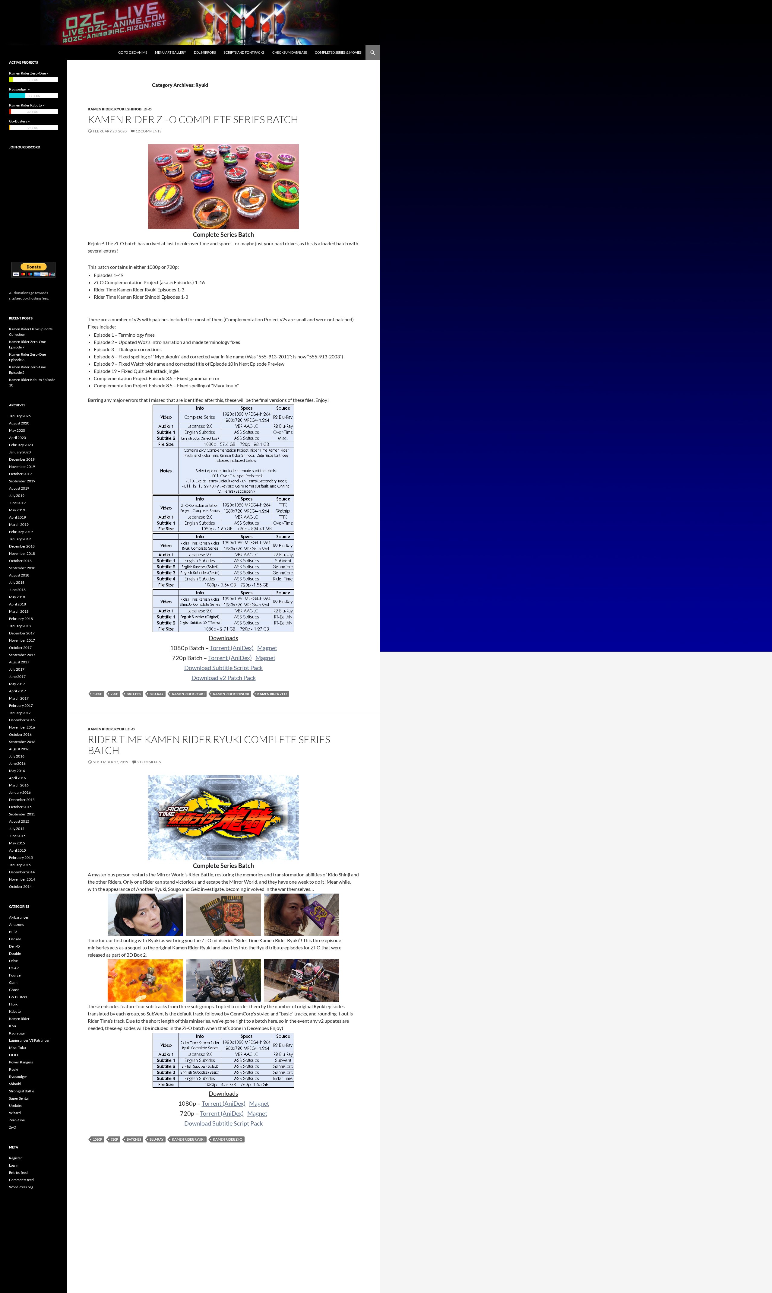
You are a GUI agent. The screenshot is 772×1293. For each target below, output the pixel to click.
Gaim (13, 982)
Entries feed (18, 1172)
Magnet (267, 647)
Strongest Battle (21, 1091)
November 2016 (22, 727)
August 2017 (19, 662)
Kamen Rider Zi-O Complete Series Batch (193, 119)
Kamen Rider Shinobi (231, 694)
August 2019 (19, 488)
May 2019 (17, 510)
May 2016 (17, 770)
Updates (15, 1105)
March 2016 (19, 785)
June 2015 (17, 836)
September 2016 (22, 741)
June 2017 (17, 676)
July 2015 (16, 828)
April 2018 (17, 604)
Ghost (14, 989)
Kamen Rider (100, 109)
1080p (97, 694)
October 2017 (20, 647)
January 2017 (20, 712)
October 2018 (20, 560)
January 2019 (20, 539)
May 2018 (17, 597)
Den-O (14, 946)
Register (15, 1158)
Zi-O (148, 109)
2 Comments (149, 762)
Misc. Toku (17, 1047)
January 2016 (20, 792)
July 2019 (16, 495)
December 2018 (22, 546)
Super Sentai (19, 1098)
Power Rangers (21, 1062)
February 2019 (21, 531)
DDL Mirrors (205, 52)
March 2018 (19, 611)
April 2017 (17, 691)
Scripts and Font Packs (244, 52)
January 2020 (20, 452)
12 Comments (148, 131)
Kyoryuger (17, 1033)
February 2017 (21, 705)
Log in (13, 1165)
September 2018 (22, 568)
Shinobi (135, 109)
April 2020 (17, 437)
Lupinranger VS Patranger (29, 1040)
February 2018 (21, 618)
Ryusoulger (18, 1076)
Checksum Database (289, 52)
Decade (15, 939)
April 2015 (17, 850)
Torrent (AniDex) (232, 647)
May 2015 (17, 843)
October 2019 (20, 474)
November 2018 (22, 553)
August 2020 (19, 423)
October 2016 (20, 734)
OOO (13, 1055)
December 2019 (22, 459)
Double (15, 953)
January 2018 (20, 626)
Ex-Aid (14, 968)
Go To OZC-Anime (132, 52)
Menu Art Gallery (170, 52)
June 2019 (17, 502)
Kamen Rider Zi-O (272, 694)
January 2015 (20, 865)
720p (114, 694)
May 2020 (17, 430)
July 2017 (16, 669)
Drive (13, 960)
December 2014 (22, 872)
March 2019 (19, 524)
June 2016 (17, 763)
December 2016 (22, 720)
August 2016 (19, 749)
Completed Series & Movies (338, 52)
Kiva (12, 1026)
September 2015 (22, 814)
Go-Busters (18, 997)
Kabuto (15, 1011)
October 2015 (20, 807)
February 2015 (21, 857)
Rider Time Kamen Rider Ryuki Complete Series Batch (209, 744)
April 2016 (17, 778)
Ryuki (120, 109)
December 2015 (22, 799)
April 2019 (17, 517)
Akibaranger (19, 917)
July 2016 (16, 756)
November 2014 (22, 879)
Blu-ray (156, 694)
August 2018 (19, 575)
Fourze (15, 975)
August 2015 (19, 821)
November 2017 (22, 640)
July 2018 (16, 582)
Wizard (15, 1112)
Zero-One (17, 1120)
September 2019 (22, 481)
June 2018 (17, 589)
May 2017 (17, 683)
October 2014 (20, 886)
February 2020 (21, 445)
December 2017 (22, 633)
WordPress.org (21, 1187)
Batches (134, 694)
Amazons (16, 924)
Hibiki (13, 1004)
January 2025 (20, 416)
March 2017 (19, 698)
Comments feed (21, 1179)
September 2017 (22, 655)
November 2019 (22, 466)
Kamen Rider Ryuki (188, 694)
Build (13, 931)
